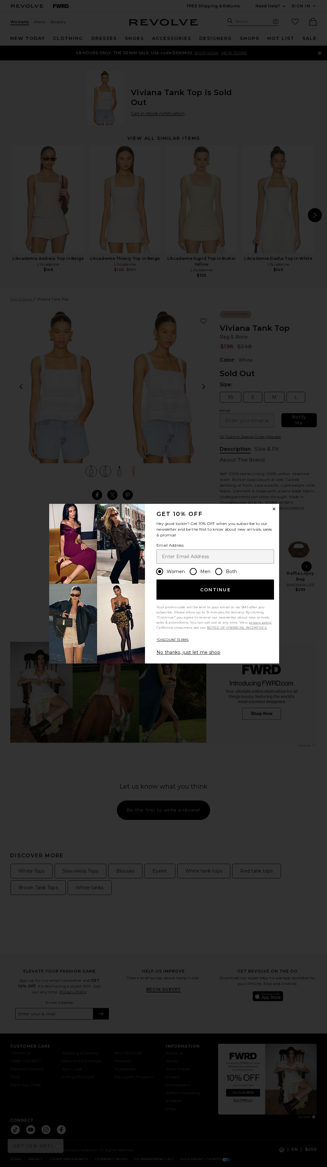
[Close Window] (274, 509)
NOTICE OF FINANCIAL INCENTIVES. (237, 627)
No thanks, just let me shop (188, 652)
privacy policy (260, 622)
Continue (215, 590)
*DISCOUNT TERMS (172, 640)
